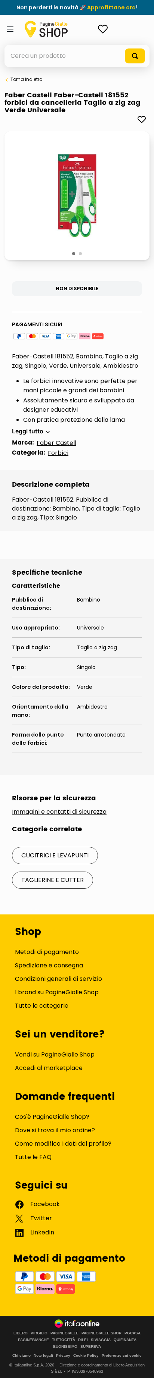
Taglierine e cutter (52, 880)
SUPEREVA (90, 1347)
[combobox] (77, 56)
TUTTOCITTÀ (63, 1340)
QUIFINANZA (125, 1340)
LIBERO (20, 1333)
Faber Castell (56, 443)
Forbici (58, 453)
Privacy (63, 1355)
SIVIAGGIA (101, 1340)
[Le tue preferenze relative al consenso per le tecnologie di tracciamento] (141, 1365)
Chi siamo (21, 1355)
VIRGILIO (39, 1333)
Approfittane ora (111, 7)
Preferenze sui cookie (122, 1355)
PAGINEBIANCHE (33, 1340)
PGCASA (132, 1333)
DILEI (83, 1340)
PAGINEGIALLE (64, 1333)
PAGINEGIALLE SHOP (101, 1333)
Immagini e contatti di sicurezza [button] (59, 812)
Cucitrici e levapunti (55, 855)
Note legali (43, 1355)
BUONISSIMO (65, 1347)
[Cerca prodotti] (135, 55)
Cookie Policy (86, 1355)
